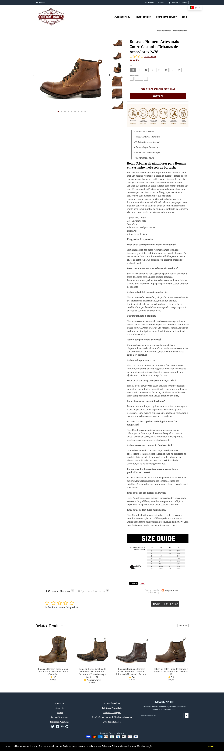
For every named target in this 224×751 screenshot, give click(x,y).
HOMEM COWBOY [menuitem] (143, 17)
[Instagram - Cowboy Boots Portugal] (62, 726)
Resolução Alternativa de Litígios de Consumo (112, 717)
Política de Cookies (112, 703)
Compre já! (158, 96)
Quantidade (134, 75)
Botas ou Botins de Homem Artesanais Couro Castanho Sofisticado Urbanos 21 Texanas (132, 672)
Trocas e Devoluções (59, 717)
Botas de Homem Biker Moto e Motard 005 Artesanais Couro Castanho (53, 672)
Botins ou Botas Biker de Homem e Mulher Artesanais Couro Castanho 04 (170, 672)
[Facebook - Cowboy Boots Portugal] (57, 726)
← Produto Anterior (163, 31)
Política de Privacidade (112, 708)
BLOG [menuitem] (184, 17)
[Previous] (34, 75)
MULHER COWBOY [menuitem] (122, 17)
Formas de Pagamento (59, 722)
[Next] (109, 75)
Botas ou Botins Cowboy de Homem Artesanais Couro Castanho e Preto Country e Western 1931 (92, 673)
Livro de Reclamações (112, 722)
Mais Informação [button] (144, 746)
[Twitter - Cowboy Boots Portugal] (52, 726)
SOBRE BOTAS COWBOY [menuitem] (166, 17)
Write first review (166, 604)
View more (183, 625)
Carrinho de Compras (179, 2)
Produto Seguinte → (180, 31)
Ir (186, 715)
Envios (60, 713)
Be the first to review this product (61, 607)
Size (131, 66)
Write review (150, 56)
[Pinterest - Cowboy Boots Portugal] (66, 726)
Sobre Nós (59, 708)
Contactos (59, 703)
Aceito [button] (211, 746)
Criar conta (160, 2)
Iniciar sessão (149, 2)
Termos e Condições (112, 713)
